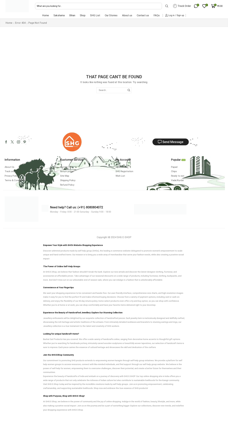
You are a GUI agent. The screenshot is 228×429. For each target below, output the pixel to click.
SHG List (95, 15)
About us (127, 15)
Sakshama (59, 15)
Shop (82, 15)
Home (45, 15)
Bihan (72, 15)
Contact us (143, 15)
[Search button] (166, 6)
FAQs (157, 15)
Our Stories (111, 15)
